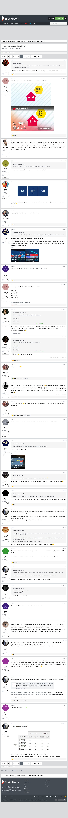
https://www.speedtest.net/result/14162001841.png (20, 132)
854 (35, 56)
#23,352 (64, 364)
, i (16, 396)
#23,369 (64, 705)
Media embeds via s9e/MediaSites (29, 799)
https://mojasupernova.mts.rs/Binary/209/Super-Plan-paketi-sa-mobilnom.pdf (29, 694)
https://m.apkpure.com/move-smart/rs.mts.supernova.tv (34, 268)
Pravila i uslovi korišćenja (39, 796)
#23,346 (64, 210)
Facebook (47, 784)
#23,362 (64, 567)
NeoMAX (5, 48)
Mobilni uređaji (27, 790)
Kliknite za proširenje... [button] (39, 323)
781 (28, 56)
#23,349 (64, 284)
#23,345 (64, 181)
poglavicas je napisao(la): (18, 312)
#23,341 (64, 60)
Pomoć (56, 796)
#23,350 (64, 309)
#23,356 (64, 440)
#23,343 (64, 140)
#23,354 (64, 401)
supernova (18, 48)
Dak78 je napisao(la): (17, 588)
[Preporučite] (62, 60)
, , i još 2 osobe (18, 304)
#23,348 (64, 266)
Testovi (25, 786)
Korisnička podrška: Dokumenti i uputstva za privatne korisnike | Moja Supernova (35, 683)
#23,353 (64, 383)
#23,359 (64, 509)
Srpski (12, 796)
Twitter (46, 786)
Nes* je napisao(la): (17, 475)
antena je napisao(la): (18, 232)
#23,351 (64, 337)
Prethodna (4, 56)
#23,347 (64, 229)
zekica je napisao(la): (17, 570)
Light (4, 796)
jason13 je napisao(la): (18, 530)
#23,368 (64, 677)
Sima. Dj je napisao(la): (18, 164)
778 (18, 56)
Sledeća (39, 56)
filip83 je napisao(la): (17, 493)
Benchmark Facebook (34, 23)
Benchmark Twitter (30, 23)
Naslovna (5, 23)
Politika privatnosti (50, 796)
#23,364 (64, 603)
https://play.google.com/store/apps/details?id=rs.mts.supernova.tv (49, 234)
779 (21, 56)
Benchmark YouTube (26, 23)
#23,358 (64, 490)
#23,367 (64, 658)
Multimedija (26, 792)
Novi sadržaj (15, 23)
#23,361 (64, 548)
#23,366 (64, 640)
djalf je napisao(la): (17, 63)
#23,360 (64, 527)
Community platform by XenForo (12, 799)
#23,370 (64, 723)
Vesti (25, 784)
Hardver (25, 788)
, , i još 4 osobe (21, 378)
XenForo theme (40, 799)
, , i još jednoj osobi (22, 415)
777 (14, 56)
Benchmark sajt (22, 23)
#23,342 (64, 78)
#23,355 (64, 419)
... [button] (31, 56)
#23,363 (64, 585)
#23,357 (64, 472)
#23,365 (64, 622)
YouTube (47, 783)
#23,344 (64, 161)
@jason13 (13, 624)
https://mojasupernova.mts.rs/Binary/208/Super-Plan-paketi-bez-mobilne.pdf (29, 692)
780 (25, 56)
